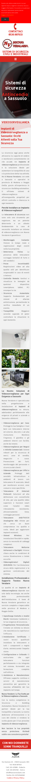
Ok (5, 19)
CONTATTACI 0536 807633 (15, 33)
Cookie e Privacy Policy (15, 778)
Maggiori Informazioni (7, 15)
